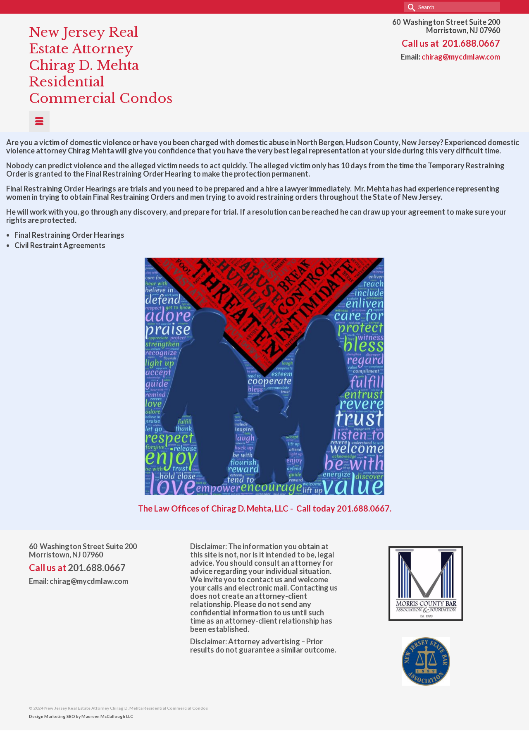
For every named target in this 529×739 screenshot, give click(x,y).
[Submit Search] (410, 7)
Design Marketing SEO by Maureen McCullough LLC (81, 716)
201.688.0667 (471, 43)
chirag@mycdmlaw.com (461, 56)
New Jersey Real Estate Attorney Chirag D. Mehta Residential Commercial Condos (101, 65)
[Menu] (39, 121)
